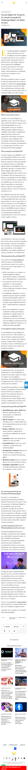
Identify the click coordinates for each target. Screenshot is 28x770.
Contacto (22, 745)
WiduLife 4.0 (4, 660)
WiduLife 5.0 (9, 714)
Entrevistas (18, 659)
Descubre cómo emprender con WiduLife (11, 768)
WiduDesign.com (18, 763)
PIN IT (15, 103)
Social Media (18, 714)
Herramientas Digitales (6, 659)
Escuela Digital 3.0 (18, 260)
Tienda (4, 745)
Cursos (3, 688)
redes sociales (12, 618)
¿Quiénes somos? (13, 745)
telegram (26, 385)
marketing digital (22, 617)
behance (15, 748)
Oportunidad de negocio (19, 663)
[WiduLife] (14, 3)
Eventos (17, 688)
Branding (3, 714)
